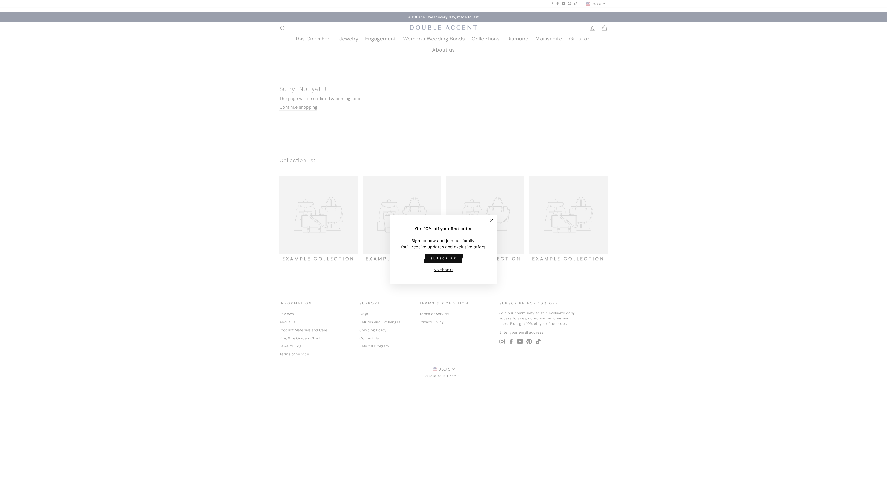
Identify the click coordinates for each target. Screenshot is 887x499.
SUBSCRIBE (443, 258)
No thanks (443, 270)
